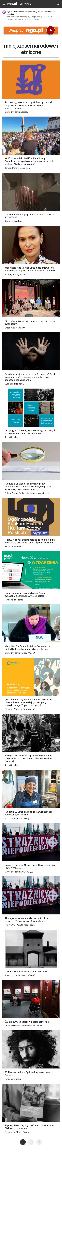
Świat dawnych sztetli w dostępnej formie (27, 1021)
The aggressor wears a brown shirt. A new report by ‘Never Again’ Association (27, 919)
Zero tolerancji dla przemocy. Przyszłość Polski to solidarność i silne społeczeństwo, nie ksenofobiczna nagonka (30, 377)
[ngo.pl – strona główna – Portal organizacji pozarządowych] (12, 4)
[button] (3, 4)
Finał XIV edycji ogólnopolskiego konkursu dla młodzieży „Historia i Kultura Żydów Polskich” (30, 541)
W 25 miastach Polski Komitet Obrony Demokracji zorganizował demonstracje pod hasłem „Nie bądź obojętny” (29, 161)
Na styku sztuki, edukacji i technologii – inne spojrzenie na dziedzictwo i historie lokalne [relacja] (28, 758)
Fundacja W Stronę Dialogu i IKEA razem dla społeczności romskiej (28, 813)
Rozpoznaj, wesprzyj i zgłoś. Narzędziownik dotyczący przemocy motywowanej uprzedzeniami (29, 105)
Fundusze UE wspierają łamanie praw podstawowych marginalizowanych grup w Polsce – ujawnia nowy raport (28, 486)
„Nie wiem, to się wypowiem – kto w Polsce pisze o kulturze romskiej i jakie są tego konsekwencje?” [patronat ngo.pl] (28, 702)
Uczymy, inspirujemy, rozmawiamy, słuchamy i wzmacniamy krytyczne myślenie (30, 432)
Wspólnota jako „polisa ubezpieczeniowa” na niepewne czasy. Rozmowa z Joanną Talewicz (30, 269)
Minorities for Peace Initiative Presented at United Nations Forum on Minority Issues (28, 647)
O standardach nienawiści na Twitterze (26, 971)
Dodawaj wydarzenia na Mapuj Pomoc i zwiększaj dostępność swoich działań (26, 594)
